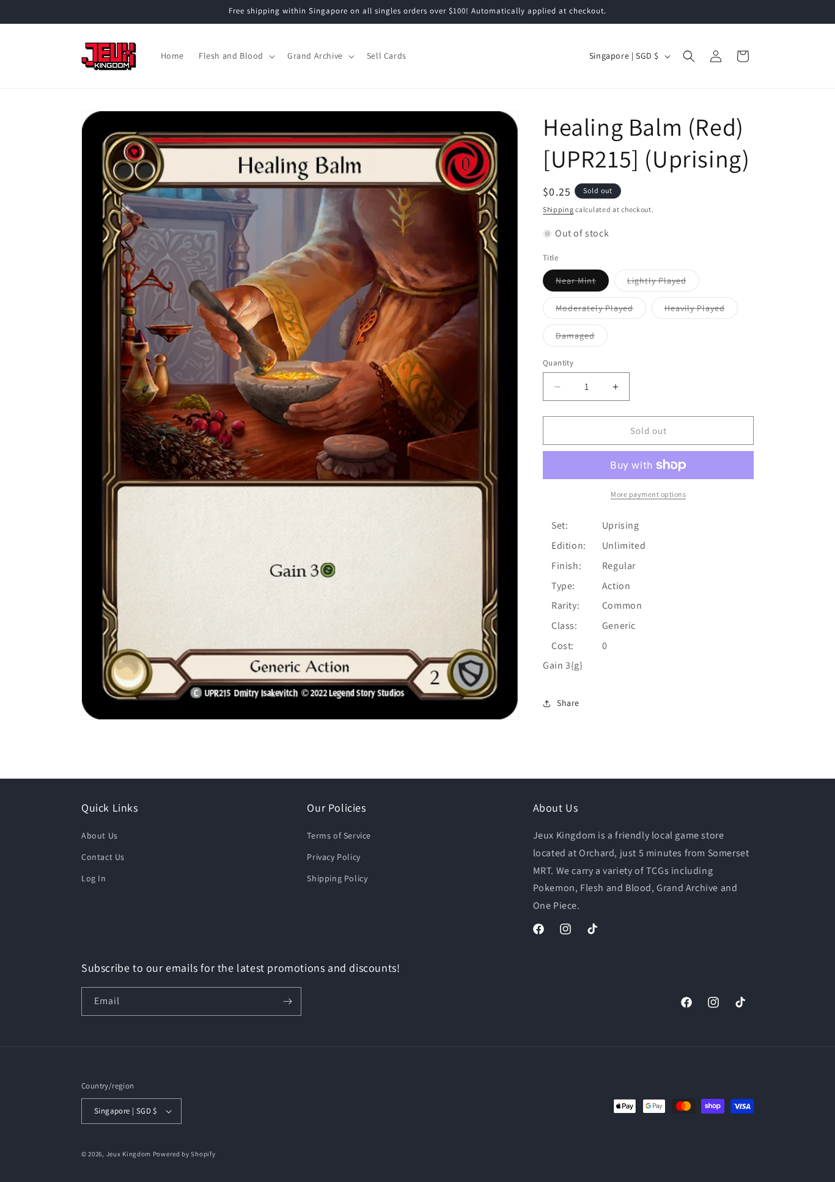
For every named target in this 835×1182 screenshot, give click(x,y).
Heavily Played (701, 310)
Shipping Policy (337, 878)
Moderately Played (601, 310)
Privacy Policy (333, 857)
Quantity (558, 363)
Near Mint (582, 283)
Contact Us (103, 857)
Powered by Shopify (184, 1154)
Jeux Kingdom (128, 1154)
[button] (235, 55)
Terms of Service (339, 836)
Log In (93, 878)
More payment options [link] (648, 494)
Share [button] (568, 702)
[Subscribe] (287, 1001)
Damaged (582, 338)
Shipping (558, 209)
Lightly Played (663, 283)
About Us (99, 836)
